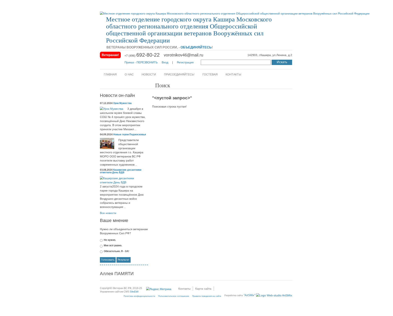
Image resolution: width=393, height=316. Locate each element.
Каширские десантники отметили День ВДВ (120, 171)
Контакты (233, 74)
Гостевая (210, 74)
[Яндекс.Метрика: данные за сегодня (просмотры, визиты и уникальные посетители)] (158, 289)
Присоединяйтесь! (179, 74)
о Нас (129, 74)
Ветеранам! (110, 55)
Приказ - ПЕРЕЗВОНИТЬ (141, 62)
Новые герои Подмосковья (129, 134)
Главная (110, 74)
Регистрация (185, 62)
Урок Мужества (122, 103)
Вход (165, 62)
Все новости (108, 213)
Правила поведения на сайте (206, 296)
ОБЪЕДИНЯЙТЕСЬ (196, 47)
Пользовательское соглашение (173, 296)
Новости (149, 74)
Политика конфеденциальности (139, 296)
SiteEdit (134, 291)
